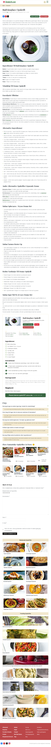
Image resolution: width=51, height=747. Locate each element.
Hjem (4, 5)
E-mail (5, 523)
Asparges (8, 120)
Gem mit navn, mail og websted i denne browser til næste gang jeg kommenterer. (22, 529)
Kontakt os (39, 727)
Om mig (27, 727)
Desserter (8, 5)
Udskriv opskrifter (35, 16)
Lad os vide (29, 395)
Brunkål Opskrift (7, 581)
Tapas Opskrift (7, 553)
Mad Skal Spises (18, 734)
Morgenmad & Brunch (8, 736)
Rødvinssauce (6, 200)
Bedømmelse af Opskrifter (10, 491)
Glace (7, 196)
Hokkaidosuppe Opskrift (32, 595)
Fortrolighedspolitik (30, 734)
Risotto (9, 114)
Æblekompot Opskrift (9, 595)
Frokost (4, 734)
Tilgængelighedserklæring (42, 729)
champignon (43, 114)
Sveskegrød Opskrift (31, 581)
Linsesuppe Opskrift (31, 553)
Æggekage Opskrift (8, 609)
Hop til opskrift (44, 16)
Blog (26, 736)
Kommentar (6, 496)
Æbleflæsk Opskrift (30, 567)
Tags (15, 736)
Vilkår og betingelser (41, 732)
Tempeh (16, 732)
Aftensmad (5, 727)
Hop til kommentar (28, 327)
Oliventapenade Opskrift (32, 609)
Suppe (15, 729)
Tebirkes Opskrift (8, 567)
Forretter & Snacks (7, 732)
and (5, 133)
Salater (16, 727)
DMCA (38, 734)
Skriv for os (28, 729)
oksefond (43, 193)
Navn (4, 517)
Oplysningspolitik (29, 732)
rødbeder (21, 111)
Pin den (37, 324)
